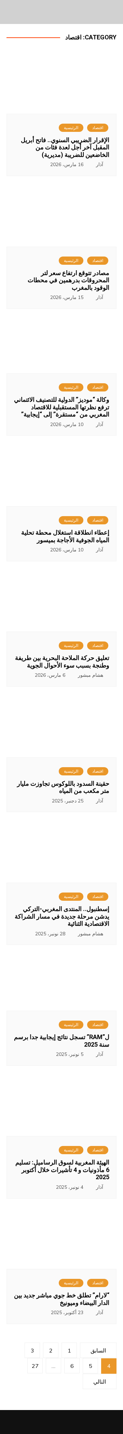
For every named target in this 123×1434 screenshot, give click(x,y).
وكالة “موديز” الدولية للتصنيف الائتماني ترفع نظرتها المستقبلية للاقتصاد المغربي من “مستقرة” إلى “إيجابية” (61, 407)
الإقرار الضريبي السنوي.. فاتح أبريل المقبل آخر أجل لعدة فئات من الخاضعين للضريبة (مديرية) (65, 147)
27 (35, 1365)
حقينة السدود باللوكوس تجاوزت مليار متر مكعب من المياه (63, 787)
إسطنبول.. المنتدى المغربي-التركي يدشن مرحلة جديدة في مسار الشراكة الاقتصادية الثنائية (62, 916)
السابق (98, 1350)
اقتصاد (97, 127)
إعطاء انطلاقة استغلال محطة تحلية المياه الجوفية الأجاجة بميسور (65, 536)
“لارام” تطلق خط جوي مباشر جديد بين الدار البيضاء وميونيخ (61, 1299)
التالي (99, 1381)
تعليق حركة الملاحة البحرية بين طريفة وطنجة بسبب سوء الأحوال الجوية (62, 661)
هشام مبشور (90, 675)
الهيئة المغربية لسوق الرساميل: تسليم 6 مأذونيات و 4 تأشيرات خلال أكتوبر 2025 (62, 1170)
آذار (99, 164)
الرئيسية (71, 127)
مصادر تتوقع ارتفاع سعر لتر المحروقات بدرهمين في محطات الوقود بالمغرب (68, 280)
